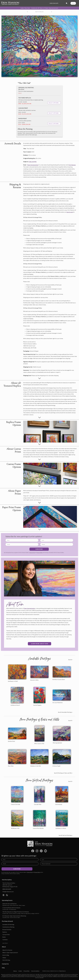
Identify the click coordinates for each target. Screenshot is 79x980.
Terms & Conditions (35, 971)
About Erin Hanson (7, 950)
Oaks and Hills (32, 161)
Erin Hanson (72, 165)
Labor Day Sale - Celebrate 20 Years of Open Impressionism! (39, 8)
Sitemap (15, 971)
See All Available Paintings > (65, 712)
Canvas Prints (6, 934)
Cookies (20, 971)
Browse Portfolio (6, 929)
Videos (4, 957)
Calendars (5, 939)
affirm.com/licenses (42, 976)
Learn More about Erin (39, 643)
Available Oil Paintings (8, 924)
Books (4, 937)
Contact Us (5, 964)
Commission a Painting (8, 927)
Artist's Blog (5, 955)
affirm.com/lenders (13, 975)
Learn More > (5, 943)
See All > (70, 659)
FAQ (3, 968)
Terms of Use (32, 552)
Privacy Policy (40, 552)
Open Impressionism (32, 165)
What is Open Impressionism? (10, 952)
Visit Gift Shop (6, 960)
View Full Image (70, 74)
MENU (73, 3)
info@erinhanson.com (8, 891)
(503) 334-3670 (54, 3)
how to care (70, 212)
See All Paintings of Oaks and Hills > (63, 773)
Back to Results (39, 11)
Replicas (4, 932)
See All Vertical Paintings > (66, 835)
